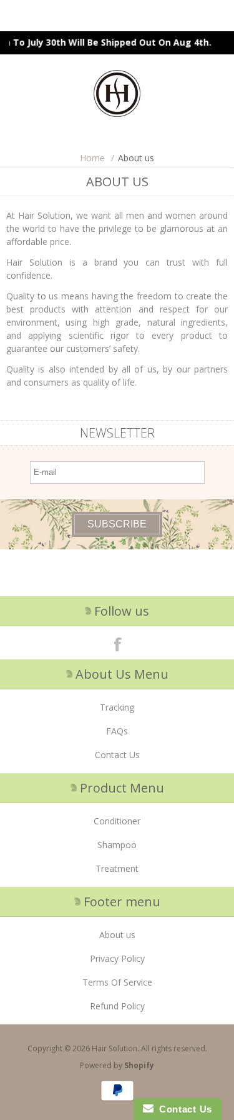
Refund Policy (117, 1006)
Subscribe (117, 524)
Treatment (117, 868)
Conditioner (117, 821)
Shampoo (117, 845)
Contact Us (117, 755)
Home (92, 158)
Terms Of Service (117, 982)
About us (117, 935)
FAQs (117, 731)
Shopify (139, 1065)
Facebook (117, 644)
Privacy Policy (117, 958)
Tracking (117, 707)
